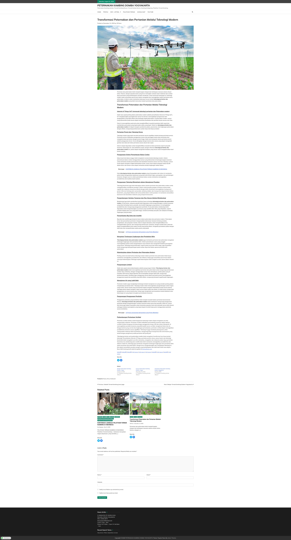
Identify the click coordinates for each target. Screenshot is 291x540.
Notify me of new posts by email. (108, 493)
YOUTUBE (150, 12)
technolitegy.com (147, 349)
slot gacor (135, 352)
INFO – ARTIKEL (114, 12)
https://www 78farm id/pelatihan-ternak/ (107, 532)
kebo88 (119, 352)
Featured (112, 378)
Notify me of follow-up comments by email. (111, 489)
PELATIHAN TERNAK (129, 12)
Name (99, 475)
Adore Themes (172, 538)
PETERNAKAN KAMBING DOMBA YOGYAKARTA (123, 5)
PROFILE (105, 12)
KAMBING (117, 416)
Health (112, 416)
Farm (108, 378)
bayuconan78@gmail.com (104, 520)
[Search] (192, 12)
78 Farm (119, 23)
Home (99, 12)
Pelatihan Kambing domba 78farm (105, 418)
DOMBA (100, 416)
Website (99, 482)
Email (149, 475)
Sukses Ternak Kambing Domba (105, 420)
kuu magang (100, 427)
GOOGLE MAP (141, 12)
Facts (104, 378)
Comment (100, 455)
